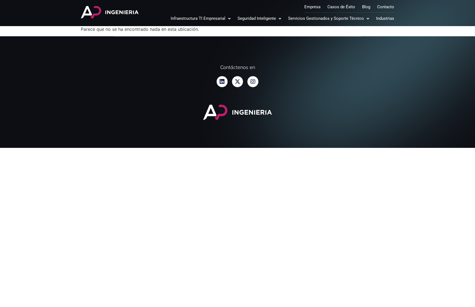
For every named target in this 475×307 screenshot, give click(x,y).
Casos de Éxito (341, 6)
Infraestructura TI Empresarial (198, 18)
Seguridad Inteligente (257, 18)
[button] (201, 18)
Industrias (385, 18)
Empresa (312, 6)
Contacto (385, 6)
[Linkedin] (222, 81)
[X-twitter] (237, 81)
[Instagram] (252, 81)
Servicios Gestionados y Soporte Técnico (326, 18)
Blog (366, 6)
